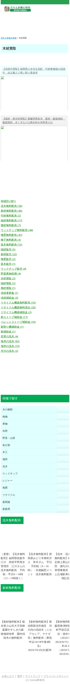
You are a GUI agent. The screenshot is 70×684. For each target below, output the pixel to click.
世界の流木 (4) (9, 336)
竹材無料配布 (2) (11, 215)
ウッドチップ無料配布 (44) (17, 230)
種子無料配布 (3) (11, 239)
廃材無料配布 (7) (11, 225)
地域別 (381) (8, 201)
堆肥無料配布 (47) (11, 235)
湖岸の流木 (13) (10, 346)
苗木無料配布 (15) (11, 244)
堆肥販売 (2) (8, 259)
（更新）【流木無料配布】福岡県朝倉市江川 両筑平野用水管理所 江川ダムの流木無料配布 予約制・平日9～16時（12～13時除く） (13, 566)
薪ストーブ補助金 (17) (14, 317)
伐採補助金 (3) (9, 297)
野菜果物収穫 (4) (11, 273)
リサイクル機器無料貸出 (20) (18, 307)
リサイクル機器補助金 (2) (16, 312)
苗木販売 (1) (8, 264)
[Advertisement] (34, 21)
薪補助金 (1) (8, 331)
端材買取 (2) (8, 283)
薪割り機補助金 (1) (12, 326)
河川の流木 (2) (9, 351)
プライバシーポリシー (56, 676)
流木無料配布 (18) (11, 206)
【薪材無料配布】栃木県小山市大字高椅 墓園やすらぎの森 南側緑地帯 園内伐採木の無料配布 (14, 629)
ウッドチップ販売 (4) (13, 268)
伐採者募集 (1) (9, 293)
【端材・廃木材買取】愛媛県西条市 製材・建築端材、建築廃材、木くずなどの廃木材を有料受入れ (34, 120)
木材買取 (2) (8, 278)
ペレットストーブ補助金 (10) (18, 322)
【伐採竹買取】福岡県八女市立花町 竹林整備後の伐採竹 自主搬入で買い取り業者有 (34, 70)
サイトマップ (32, 676)
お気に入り (8, 676)
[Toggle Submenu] (63, 409)
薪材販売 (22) (9, 254)
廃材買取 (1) (8, 288)
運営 (19, 676)
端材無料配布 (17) (11, 220)
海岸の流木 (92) (10, 341)
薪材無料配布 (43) (11, 210)
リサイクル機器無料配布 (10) (18, 302)
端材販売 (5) (8, 249)
